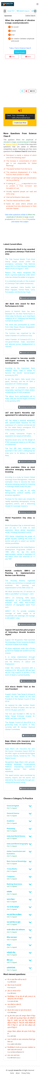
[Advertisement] (20, 74)
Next (29, 57)
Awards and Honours (28, 298)
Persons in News (29, 735)
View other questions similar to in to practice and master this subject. (20, 218)
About (18, 1073)
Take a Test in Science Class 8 (20, 48)
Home (12, 1073)
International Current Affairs (26, 565)
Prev (13, 57)
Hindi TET (11, 11)
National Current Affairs (27, 462)
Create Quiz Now (20, 123)
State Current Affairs (28, 681)
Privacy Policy (25, 1073)
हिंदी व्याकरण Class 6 (23, 11)
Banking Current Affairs (27, 407)
